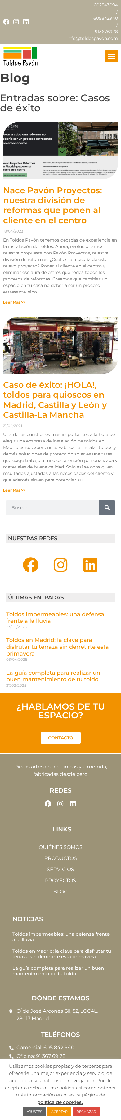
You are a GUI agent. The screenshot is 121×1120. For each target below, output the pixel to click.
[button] (111, 56)
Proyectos (60, 880)
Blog (60, 892)
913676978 (106, 31)
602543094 (106, 5)
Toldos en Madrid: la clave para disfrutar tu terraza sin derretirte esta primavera (57, 647)
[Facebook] (6, 22)
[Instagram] (16, 22)
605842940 (105, 18)
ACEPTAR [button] (59, 1111)
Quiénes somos (61, 847)
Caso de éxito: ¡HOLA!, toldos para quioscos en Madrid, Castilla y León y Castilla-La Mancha (55, 400)
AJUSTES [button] (34, 1111)
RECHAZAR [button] (86, 1111)
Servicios (60, 869)
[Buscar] (107, 507)
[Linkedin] (26, 22)
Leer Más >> (14, 302)
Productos (60, 858)
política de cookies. (60, 1102)
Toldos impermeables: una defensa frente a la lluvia (55, 618)
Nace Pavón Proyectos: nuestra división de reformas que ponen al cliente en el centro (52, 205)
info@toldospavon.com (92, 38)
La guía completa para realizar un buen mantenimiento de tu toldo (53, 676)
